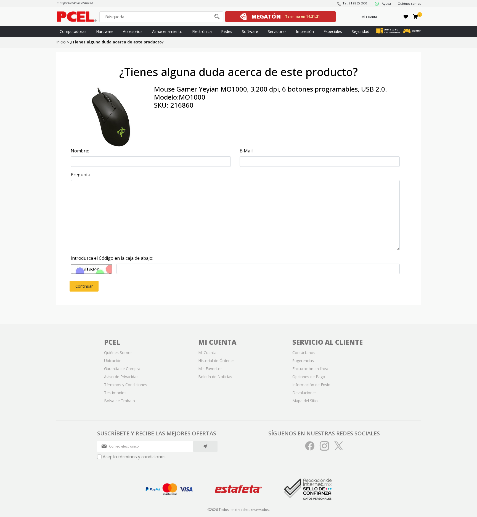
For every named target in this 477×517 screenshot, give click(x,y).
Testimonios (115, 392)
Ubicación (112, 360)
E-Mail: (246, 151)
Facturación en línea (310, 368)
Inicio (61, 42)
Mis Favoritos (210, 368)
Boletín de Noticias (215, 376)
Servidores (277, 31)
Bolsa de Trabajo (119, 400)
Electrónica (202, 31)
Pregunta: (81, 175)
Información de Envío (311, 384)
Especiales (333, 31)
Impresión (305, 31)
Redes (226, 31)
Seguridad (360, 31)
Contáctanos (303, 352)
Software (250, 31)
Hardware (104, 31)
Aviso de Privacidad (121, 376)
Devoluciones (304, 392)
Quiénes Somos (118, 352)
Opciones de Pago (308, 376)
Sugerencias (303, 360)
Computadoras (73, 31)
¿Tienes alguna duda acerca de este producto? (117, 42)
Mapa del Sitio (305, 400)
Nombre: (80, 151)
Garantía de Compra (122, 368)
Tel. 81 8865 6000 (355, 3)
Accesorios (132, 31)
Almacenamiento (167, 31)
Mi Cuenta (369, 17)
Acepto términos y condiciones (134, 457)
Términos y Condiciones (125, 384)
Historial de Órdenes (216, 360)
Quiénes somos (409, 3)
